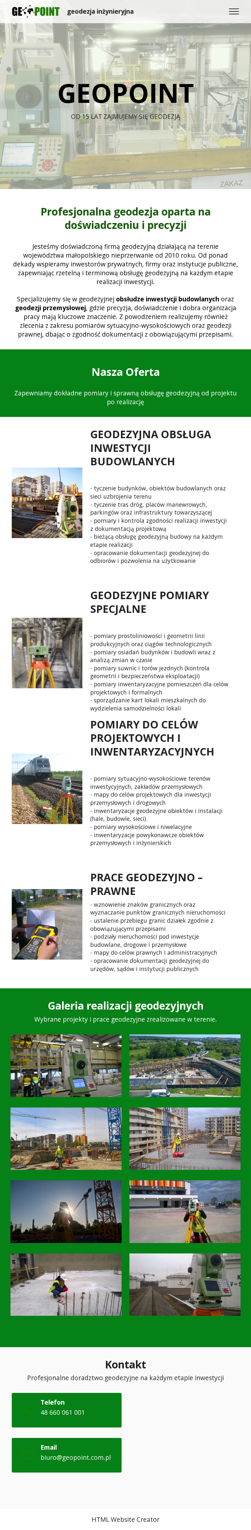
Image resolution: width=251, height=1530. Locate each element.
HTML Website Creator (125, 1519)
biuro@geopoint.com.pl (76, 1457)
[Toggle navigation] (234, 11)
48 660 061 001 (63, 1412)
